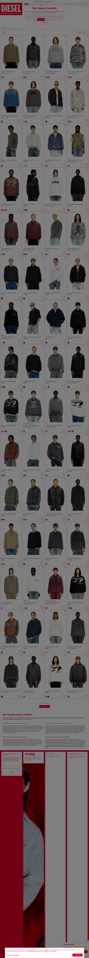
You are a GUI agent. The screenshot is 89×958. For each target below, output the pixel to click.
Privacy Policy (46, 951)
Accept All (77, 955)
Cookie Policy (54, 951)
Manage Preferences (32, 951)
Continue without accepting (12, 955)
